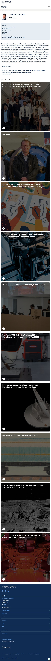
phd (3, 626)
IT (2, 595)
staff (3, 616)
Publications (5, 32)
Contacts (4, 633)
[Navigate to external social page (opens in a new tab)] (2, 591)
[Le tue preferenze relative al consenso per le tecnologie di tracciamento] (49, 659)
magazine (4, 613)
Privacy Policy (3, 657)
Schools (4, 602)
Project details (5, 74)
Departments (5, 607)
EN (4, 595)
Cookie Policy (16, 657)
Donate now (5, 647)
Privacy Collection (12, 657)
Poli (3, 604)
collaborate (5, 629)
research (4, 620)
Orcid (3, 33)
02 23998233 (5, 28)
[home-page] (4, 7)
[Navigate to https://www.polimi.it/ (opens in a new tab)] (6, 2)
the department (6, 610)
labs (3, 623)
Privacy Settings (7, 657)
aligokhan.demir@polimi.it (8, 27)
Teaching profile (6, 30)
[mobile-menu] (49, 7)
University (5, 600)
